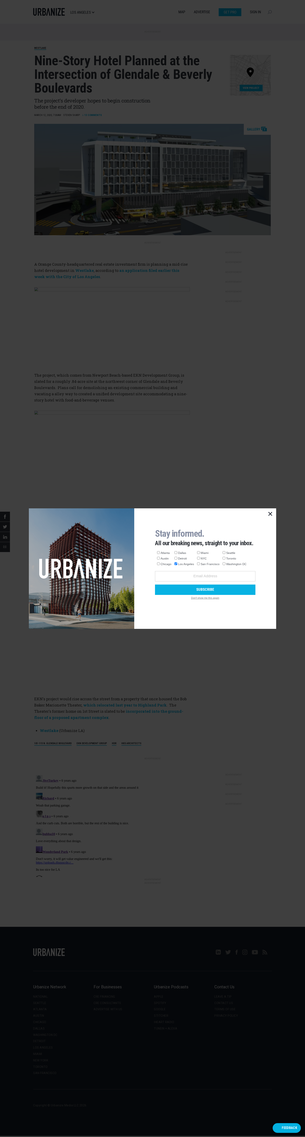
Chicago (166, 564)
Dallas (182, 553)
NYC (204, 558)
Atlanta (165, 553)
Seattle (230, 553)
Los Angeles (186, 564)
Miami (205, 553)
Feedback (289, 1128)
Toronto (231, 558)
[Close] (270, 514)
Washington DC (236, 564)
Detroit (182, 558)
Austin (165, 558)
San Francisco (210, 564)
